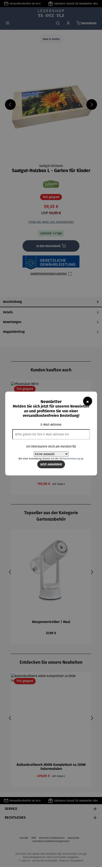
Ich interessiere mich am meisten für (51, 446)
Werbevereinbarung (69, 458)
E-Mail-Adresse (51, 424)
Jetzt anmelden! (51, 464)
